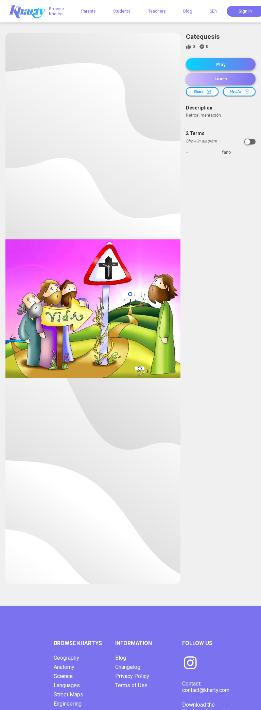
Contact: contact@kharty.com (205, 686)
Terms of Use (131, 685)
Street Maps (68, 694)
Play (221, 64)
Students (121, 11)
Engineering (68, 703)
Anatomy (64, 667)
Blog (187, 11)
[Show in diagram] (250, 142)
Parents (88, 11)
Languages (67, 685)
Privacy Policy (132, 676)
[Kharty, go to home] (30, 11)
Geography (66, 658)
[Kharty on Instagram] (190, 663)
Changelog (127, 667)
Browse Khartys (56, 11)
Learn (220, 78)
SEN (214, 11)
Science (63, 676)
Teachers (157, 11)
